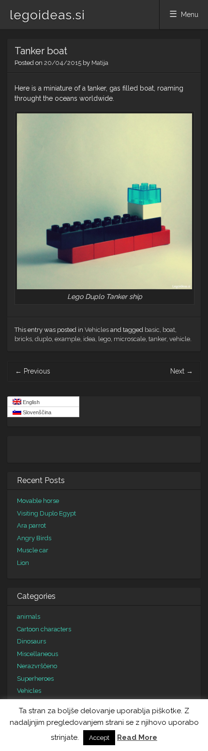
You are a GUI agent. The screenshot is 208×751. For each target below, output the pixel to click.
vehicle (179, 339)
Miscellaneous (37, 653)
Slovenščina (36, 412)
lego (104, 339)
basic (152, 329)
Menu (189, 14)
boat (169, 329)
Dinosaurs (31, 641)
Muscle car (32, 550)
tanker (157, 339)
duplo (43, 339)
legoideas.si (47, 15)
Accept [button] (99, 737)
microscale (130, 339)
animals (28, 616)
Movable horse (38, 500)
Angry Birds (34, 538)
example (67, 339)
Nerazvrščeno (37, 666)
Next (181, 371)
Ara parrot (31, 525)
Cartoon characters (44, 629)
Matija (99, 62)
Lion (23, 562)
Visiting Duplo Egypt (46, 513)
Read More (137, 737)
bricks (23, 339)
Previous (32, 371)
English (30, 402)
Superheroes (35, 678)
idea (89, 339)
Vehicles (97, 329)
